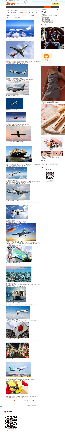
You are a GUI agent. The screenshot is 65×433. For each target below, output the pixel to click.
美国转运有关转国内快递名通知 (45, 19)
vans (54, 164)
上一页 (12, 400)
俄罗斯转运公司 (10, 17)
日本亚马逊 (52, 0)
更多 (41, 13)
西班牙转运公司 (17, 15)
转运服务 (28, 6)
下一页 (34, 400)
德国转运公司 (9, 15)
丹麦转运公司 (17, 17)
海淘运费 (21, 6)
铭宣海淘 (10, 3)
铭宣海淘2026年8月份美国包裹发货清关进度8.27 (47, 20)
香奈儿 (42, 163)
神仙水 (45, 164)
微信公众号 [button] (21, 0)
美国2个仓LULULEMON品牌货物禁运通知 (47, 21)
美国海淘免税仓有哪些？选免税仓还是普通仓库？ (48, 101)
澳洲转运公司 (34, 12)
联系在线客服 (56, 3)
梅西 (57, 164)
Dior (48, 164)
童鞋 (46, 164)
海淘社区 (53, 6)
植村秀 (50, 163)
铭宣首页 (9, 6)
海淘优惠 (34, 6)
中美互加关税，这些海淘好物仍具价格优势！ (47, 156)
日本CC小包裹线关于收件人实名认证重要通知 (47, 22)
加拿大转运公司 (25, 15)
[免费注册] (17, 0)
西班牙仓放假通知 (43, 14)
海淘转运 (26, 0)
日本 (24, 63)
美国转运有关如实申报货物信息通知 (46, 18)
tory (48, 163)
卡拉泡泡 (43, 164)
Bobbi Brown (56, 163)
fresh (51, 164)
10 (31, 400)
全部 (8, 12)
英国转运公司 (27, 12)
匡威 (53, 164)
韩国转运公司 (32, 15)
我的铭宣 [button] (47, 0)
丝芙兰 (56, 164)
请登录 (14, 0)
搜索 (57, 9)
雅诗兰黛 (52, 163)
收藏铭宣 (56, 0)
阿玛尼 (47, 163)
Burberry (45, 163)
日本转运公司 (20, 12)
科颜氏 (50, 164)
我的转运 (15, 6)
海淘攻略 (40, 6)
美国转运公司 (13, 12)
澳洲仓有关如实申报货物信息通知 (45, 17)
